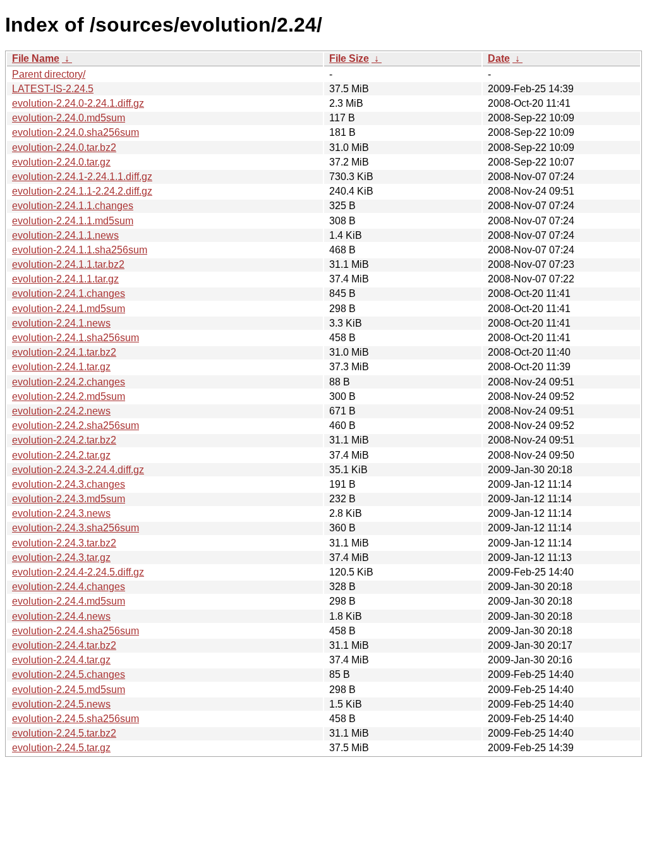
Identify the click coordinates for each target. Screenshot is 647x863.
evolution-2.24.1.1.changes (72, 205)
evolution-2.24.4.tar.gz (61, 660)
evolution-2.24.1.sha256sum (75, 337)
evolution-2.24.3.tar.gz (61, 557)
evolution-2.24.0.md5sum (68, 117)
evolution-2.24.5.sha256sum (75, 718)
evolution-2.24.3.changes (68, 484)
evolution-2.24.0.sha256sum (75, 132)
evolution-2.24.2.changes (68, 382)
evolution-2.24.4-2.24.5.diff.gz (78, 572)
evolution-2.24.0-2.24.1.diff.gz (78, 103)
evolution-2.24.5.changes (68, 674)
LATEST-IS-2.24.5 (53, 88)
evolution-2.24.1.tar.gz (61, 366)
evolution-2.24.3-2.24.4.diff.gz (78, 469)
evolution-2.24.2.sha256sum (75, 425)
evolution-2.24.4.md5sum (68, 601)
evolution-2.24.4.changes (68, 586)
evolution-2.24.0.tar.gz (61, 162)
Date (499, 58)
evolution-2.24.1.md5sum (68, 308)
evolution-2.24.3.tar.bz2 (64, 543)
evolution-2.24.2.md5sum (68, 396)
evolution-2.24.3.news (61, 513)
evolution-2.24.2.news (61, 411)
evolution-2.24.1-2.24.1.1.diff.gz (82, 176)
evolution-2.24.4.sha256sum (75, 630)
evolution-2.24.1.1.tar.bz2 (68, 264)
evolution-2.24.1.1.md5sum (72, 220)
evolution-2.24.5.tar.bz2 (64, 733)
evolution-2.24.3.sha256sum (75, 527)
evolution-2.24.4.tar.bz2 (64, 645)
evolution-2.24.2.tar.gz (61, 455)
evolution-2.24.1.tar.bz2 (64, 352)
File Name (35, 58)
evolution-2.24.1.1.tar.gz (65, 279)
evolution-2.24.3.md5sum (68, 498)
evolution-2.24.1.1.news (65, 235)
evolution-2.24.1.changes (68, 293)
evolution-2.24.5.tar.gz (61, 747)
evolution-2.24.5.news (61, 704)
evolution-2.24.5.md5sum (68, 689)
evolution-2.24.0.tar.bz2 (64, 147)
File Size (349, 58)
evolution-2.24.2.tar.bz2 (64, 440)
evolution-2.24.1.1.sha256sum (79, 249)
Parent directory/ (48, 74)
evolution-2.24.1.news (61, 323)
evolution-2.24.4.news (61, 616)
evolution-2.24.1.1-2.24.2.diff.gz (82, 191)
